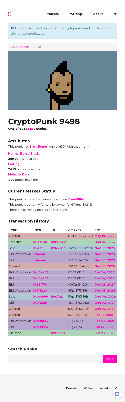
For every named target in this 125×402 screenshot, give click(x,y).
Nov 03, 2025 (105, 248)
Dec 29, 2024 (105, 284)
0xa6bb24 (40, 321)
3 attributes (39, 146)
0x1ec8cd (40, 242)
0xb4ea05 (40, 272)
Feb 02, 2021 (104, 321)
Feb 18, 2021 (104, 315)
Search (110, 358)
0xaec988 (40, 296)
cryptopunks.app (32, 33)
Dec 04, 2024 (105, 296)
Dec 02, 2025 (105, 242)
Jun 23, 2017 (104, 333)
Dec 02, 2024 (105, 303)
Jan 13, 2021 (104, 327)
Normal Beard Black (23, 153)
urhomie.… (41, 254)
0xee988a (76, 199)
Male (31, 129)
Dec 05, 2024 (105, 290)
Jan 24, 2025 (104, 272)
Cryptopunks (20, 47)
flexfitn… (39, 248)
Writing (76, 14)
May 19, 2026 (105, 236)
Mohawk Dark (19, 174)
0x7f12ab (40, 290)
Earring (14, 164)
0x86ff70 (40, 284)
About (98, 14)
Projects (52, 14)
